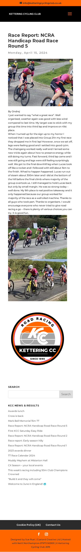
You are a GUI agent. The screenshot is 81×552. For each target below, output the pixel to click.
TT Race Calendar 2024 (21, 455)
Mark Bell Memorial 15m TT (23, 420)
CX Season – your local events (25, 465)
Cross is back (15, 415)
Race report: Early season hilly (25, 440)
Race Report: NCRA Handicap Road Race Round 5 (37, 425)
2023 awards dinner (19, 450)
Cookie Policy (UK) (29, 524)
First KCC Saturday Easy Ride (25, 430)
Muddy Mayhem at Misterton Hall (27, 460)
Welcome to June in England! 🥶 (27, 483)
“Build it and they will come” (24, 479)
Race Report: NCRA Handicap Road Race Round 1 (37, 445)
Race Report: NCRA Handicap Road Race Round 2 (37, 435)
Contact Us (53, 524)
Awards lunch (16, 411)
